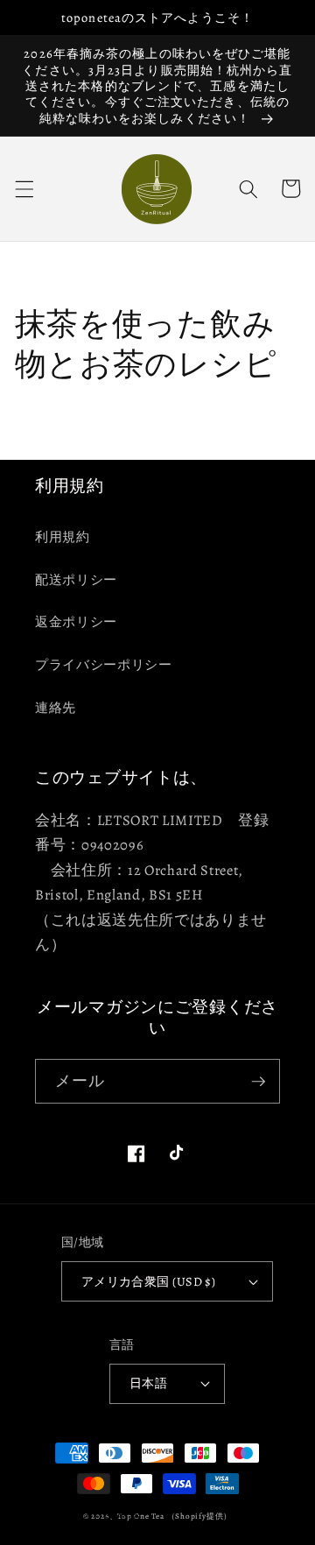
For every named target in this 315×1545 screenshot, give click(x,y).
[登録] (258, 1081)
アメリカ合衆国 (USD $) (148, 1281)
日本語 (148, 1383)
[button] (24, 188)
